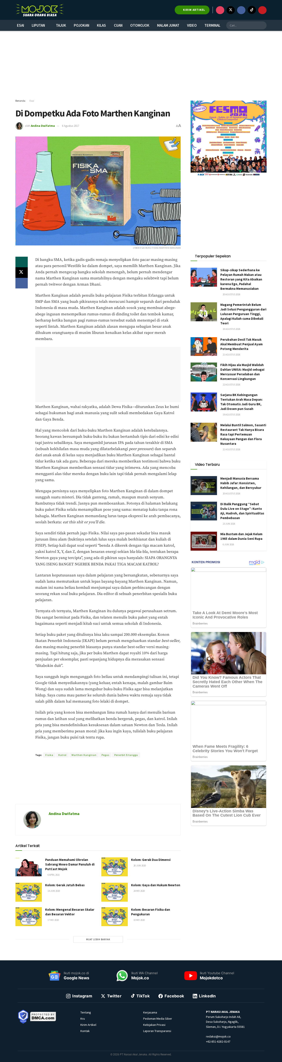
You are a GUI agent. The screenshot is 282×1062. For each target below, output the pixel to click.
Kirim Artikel (88, 1025)
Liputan (38, 25)
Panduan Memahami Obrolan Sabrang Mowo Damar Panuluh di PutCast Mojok (70, 864)
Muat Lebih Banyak (98, 939)
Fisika (49, 755)
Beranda (20, 100)
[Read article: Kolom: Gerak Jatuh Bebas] (28, 892)
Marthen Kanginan (84, 755)
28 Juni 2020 (139, 865)
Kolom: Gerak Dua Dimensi (151, 860)
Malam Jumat (168, 25)
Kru (82, 1019)
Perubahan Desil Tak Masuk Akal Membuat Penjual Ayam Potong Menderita (241, 344)
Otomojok (139, 25)
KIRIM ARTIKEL (193, 10)
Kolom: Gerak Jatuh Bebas (65, 885)
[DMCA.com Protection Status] (43, 1016)
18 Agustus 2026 (231, 329)
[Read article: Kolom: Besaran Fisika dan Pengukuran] (114, 916)
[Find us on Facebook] (241, 10)
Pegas (105, 755)
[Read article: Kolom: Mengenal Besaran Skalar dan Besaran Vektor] (28, 916)
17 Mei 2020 (53, 920)
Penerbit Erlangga (126, 755)
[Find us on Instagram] (220, 10)
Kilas (101, 25)
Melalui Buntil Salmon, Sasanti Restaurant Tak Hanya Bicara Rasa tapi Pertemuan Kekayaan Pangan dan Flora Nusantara (243, 434)
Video (192, 25)
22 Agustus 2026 (231, 384)
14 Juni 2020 (53, 890)
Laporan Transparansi (157, 1031)
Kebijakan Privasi (154, 1025)
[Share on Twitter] (21, 272)
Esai (20, 25)
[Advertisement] (141, 65)
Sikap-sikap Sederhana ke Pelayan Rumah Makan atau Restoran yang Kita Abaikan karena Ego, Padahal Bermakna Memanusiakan (241, 279)
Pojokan (81, 25)
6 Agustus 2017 (70, 126)
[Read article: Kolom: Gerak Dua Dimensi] (114, 866)
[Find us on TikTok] (252, 10)
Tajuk (61, 25)
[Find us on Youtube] (262, 10)
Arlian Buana (92, 747)
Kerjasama (150, 1012)
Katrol (62, 755)
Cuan (118, 25)
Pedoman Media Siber (157, 1019)
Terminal (212, 25)
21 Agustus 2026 (231, 354)
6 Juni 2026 (228, 544)
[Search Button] (263, 25)
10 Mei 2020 (139, 920)
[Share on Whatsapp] (21, 262)
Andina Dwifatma (43, 126)
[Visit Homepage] (39, 10)
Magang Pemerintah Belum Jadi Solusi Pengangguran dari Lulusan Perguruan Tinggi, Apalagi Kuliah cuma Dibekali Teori (243, 314)
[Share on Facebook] (21, 283)
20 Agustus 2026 (231, 294)
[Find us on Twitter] (230, 10)
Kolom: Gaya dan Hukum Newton (155, 885)
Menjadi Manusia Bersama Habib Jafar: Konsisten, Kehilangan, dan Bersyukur (240, 483)
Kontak (85, 1031)
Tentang (85, 1012)
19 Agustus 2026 (231, 414)
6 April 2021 (53, 874)
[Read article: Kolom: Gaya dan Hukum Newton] (114, 892)
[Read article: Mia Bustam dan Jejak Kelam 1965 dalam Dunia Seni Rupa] (204, 541)
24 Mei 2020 (139, 890)
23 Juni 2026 (228, 523)
